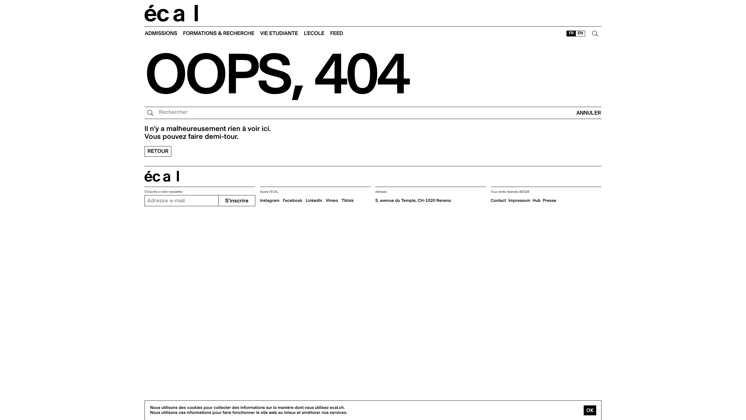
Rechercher (173, 112)
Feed (336, 33)
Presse (549, 200)
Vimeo (332, 200)
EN (580, 33)
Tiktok (348, 200)
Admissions (161, 33)
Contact (498, 200)
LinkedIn (314, 200)
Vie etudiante (279, 33)
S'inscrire (236, 201)
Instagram (269, 200)
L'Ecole (314, 33)
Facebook (292, 200)
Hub (537, 200)
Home (171, 13)
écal (162, 176)
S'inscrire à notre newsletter (164, 192)
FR (571, 33)
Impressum (519, 200)
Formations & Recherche (218, 33)
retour (157, 151)
